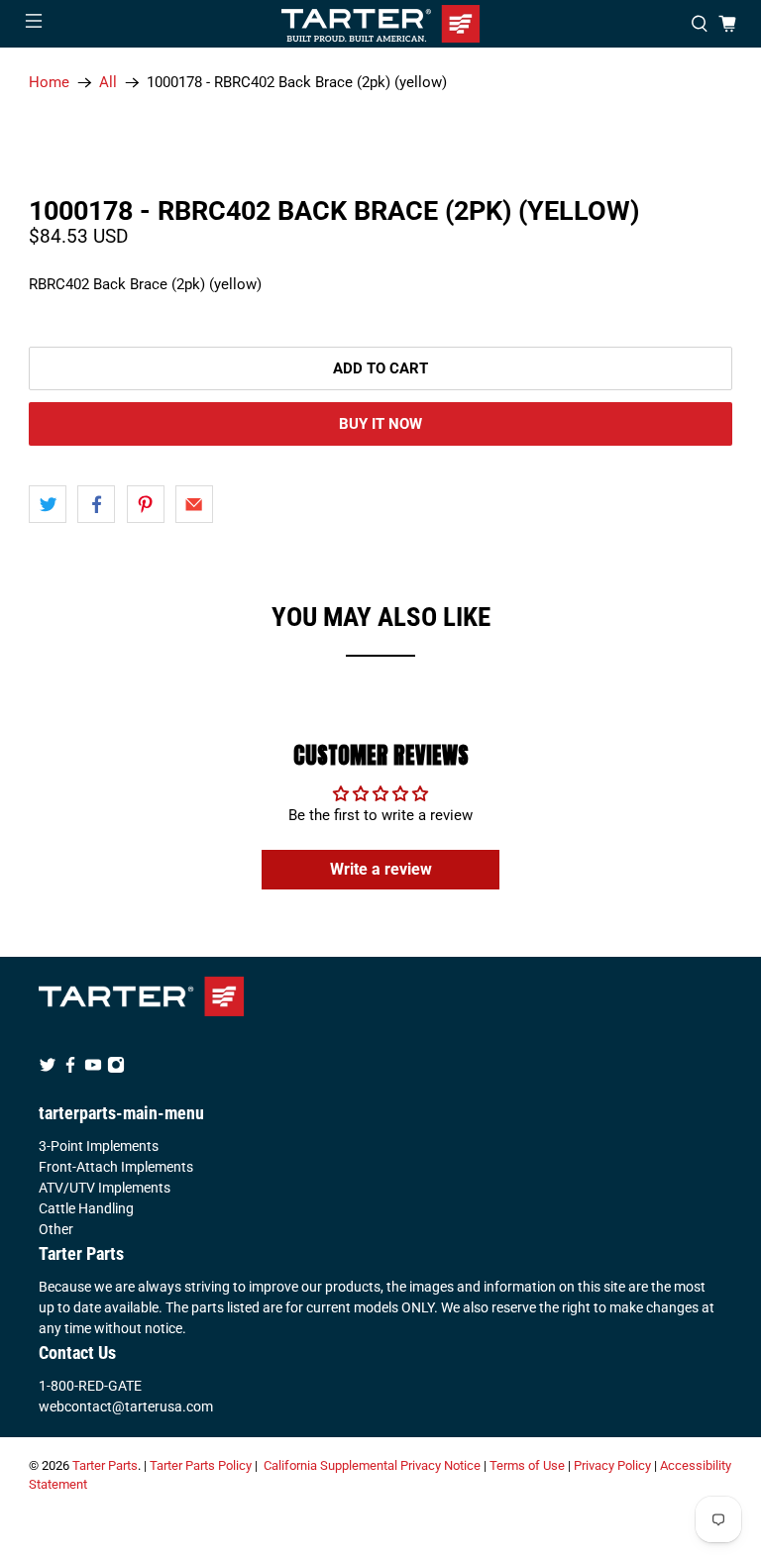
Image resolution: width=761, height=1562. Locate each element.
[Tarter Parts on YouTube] (93, 1069)
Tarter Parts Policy (201, 1465)
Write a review (381, 869)
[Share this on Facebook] (96, 504)
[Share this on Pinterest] (145, 504)
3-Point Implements (99, 1146)
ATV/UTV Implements (104, 1188)
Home (49, 82)
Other (56, 1229)
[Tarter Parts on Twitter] (47, 1069)
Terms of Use (527, 1465)
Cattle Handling (86, 1208)
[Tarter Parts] (380, 24)
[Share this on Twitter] (47, 504)
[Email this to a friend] (194, 504)
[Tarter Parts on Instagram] (116, 1069)
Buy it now (380, 424)
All (108, 82)
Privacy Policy (612, 1465)
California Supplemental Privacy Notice (372, 1465)
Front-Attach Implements (116, 1167)
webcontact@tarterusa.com (126, 1406)
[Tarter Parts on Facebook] (70, 1069)
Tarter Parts (105, 1465)
